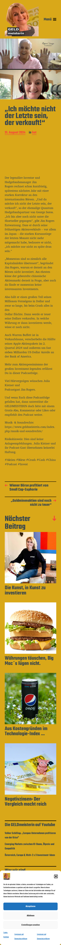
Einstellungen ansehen (30, 925)
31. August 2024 (15, 133)
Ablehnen (30, 915)
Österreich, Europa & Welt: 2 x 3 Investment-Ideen (30, 855)
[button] (56, 876)
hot (34, 133)
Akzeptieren (30, 906)
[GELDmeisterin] (22, 19)
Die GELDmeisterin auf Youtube (30, 825)
